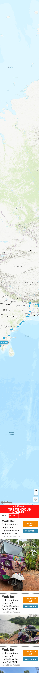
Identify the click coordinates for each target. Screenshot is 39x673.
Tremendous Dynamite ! (19, 510)
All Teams (18, 506)
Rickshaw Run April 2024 (10, 532)
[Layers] (35, 499)
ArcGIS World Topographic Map (30, 504)
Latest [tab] (4, 516)
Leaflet (6, 504)
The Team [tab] (13, 516)
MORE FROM (30, 531)
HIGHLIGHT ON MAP (30, 524)
